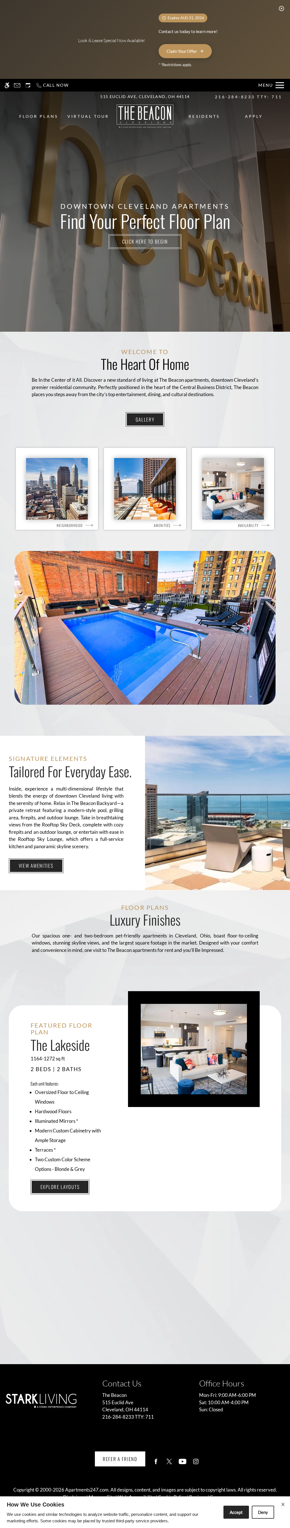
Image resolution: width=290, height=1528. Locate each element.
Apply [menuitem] (254, 116)
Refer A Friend (120, 1458)
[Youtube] (182, 1464)
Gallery (145, 419)
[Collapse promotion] (281, 8)
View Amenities (36, 865)
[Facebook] (156, 1464)
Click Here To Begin (145, 241)
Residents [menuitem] (204, 116)
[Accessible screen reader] (7, 85)
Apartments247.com (86, 1490)
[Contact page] (17, 85)
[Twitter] (169, 1464)
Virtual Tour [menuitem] (88, 116)
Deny (263, 1512)
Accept (236, 1512)
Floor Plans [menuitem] (38, 116)
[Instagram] (196, 1464)
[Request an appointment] (28, 85)
